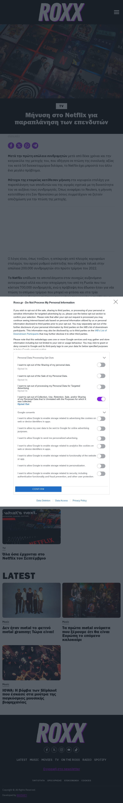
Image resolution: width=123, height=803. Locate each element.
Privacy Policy (80, 500)
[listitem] (61, 357)
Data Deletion (43, 500)
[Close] (117, 303)
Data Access (61, 500)
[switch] (101, 365)
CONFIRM (38, 489)
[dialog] (61, 402)
